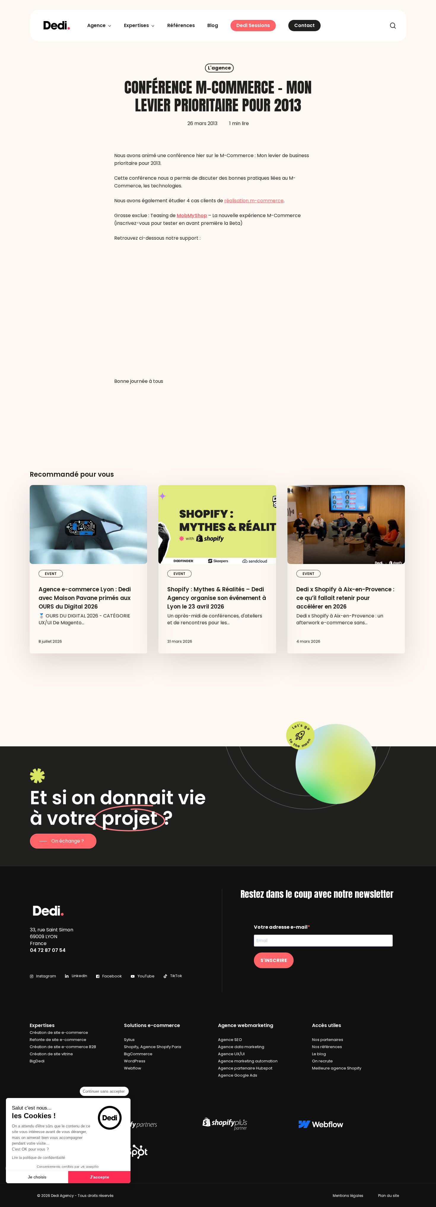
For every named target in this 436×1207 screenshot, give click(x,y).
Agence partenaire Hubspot (245, 1068)
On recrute (322, 1061)
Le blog (319, 1054)
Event (51, 573)
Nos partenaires (327, 1039)
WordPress (134, 1061)
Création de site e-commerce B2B (63, 1047)
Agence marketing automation (248, 1061)
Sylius (129, 1039)
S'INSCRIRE (273, 960)
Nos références (327, 1047)
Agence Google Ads (237, 1075)
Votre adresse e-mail (281, 927)
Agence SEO (230, 1039)
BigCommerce (138, 1054)
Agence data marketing (241, 1047)
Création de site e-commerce (59, 1032)
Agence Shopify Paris (160, 1047)
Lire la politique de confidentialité (38, 1158)
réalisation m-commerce (254, 200)
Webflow (132, 1068)
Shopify (131, 1047)
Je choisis (37, 1177)
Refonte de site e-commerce (58, 1039)
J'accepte (99, 1177)
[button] (63, 841)
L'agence (219, 67)
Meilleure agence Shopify (336, 1068)
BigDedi (37, 1061)
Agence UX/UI (231, 1054)
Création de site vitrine (51, 1054)
